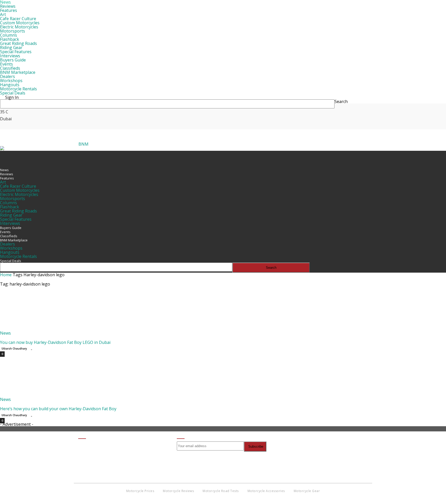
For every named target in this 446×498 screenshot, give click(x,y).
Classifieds (10, 68)
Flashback (9, 39)
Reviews (7, 6)
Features (8, 10)
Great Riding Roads (18, 43)
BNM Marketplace (17, 72)
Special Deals (12, 93)
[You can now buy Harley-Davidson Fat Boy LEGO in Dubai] (42, 329)
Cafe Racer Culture (18, 18)
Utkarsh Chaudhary (14, 348)
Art (3, 14)
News (4, 170)
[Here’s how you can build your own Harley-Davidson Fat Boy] (42, 395)
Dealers (7, 76)
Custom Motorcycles (19, 23)
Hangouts (9, 85)
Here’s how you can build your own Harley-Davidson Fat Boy (58, 409)
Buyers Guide (13, 60)
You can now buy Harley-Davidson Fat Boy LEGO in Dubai (55, 342)
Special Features (15, 51)
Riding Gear (11, 47)
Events (6, 64)
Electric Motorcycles (19, 27)
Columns (8, 35)
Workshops (11, 80)
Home (6, 275)
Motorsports (12, 31)
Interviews (10, 56)
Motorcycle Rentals (18, 89)
